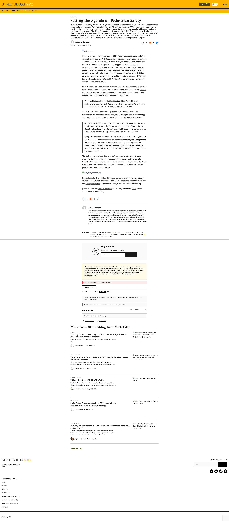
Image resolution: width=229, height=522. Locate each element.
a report (110, 112)
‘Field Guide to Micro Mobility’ (10, 503)
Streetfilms (26, 10)
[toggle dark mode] (215, 4)
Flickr (134, 189)
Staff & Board (6, 493)
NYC (7, 10)
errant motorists (126, 178)
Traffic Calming (125, 234)
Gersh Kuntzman (80, 389)
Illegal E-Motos (75, 355)
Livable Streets (119, 232)
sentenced (106, 79)
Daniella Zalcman (105, 189)
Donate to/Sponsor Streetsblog (11, 496)
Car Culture (74, 332)
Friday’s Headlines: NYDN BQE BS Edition (87, 380)
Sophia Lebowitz (80, 368)
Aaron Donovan (83, 42)
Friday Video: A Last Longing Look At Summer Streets (93, 403)
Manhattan (130, 232)
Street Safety (113, 234)
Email (103, 255)
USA (3, 10)
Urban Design (94, 236)
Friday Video (74, 400)
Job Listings (5, 507)
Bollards (73, 17)
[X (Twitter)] (211, 471)
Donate (34, 10)
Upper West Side (75, 423)
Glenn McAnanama (105, 232)
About (3, 482)
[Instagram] (225, 471)
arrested (132, 76)
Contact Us (5, 489)
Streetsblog (79, 409)
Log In (203, 4)
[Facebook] (216, 471)
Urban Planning (106, 236)
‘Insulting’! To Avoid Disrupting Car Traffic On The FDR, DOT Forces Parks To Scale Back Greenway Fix (98, 335)
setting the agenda (93, 184)
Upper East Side (138, 234)
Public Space (101, 234)
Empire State (15, 10)
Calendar (4, 485)
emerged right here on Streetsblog (109, 156)
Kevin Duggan (79, 345)
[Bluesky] (221, 471)
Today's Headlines (75, 377)
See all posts (75, 448)
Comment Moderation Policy (10, 500)
